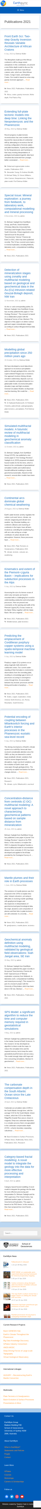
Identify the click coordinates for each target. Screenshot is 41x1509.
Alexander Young (13, 172)
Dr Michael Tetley (10, 175)
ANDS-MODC (9, 1347)
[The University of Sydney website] (11, 1247)
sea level (30, 784)
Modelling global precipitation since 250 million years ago (18, 353)
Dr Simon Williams (24, 175)
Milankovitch (22, 784)
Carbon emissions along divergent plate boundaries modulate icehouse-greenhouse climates (24, 1284)
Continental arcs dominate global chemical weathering (17, 501)
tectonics (31, 925)
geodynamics (12, 925)
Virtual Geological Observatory (16, 1357)
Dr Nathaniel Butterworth (15, 403)
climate (9, 552)
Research (7, 781)
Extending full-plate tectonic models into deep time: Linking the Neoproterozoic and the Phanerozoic (18, 118)
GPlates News (9, 1140)
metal (29, 697)
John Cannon (9, 178)
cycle (15, 784)
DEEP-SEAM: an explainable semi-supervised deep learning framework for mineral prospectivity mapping (24, 1274)
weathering (8, 555)
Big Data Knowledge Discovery (16, 1341)
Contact (7, 1457)
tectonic (15, 552)
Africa (9, 94)
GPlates (7, 1471)
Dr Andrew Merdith (26, 172)
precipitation (20, 409)
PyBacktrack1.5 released (20, 1262)
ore (23, 700)
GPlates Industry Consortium (15, 1344)
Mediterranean (12, 622)
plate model (8, 181)
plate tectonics (9, 409)
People (7, 1454)
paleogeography (27, 406)
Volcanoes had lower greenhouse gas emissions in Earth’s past (24, 1305)
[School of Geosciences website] (26, 1247)
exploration (22, 697)
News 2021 (11, 256)
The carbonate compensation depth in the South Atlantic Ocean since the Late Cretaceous (18, 1091)
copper (14, 697)
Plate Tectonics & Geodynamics (16, 1396)
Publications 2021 (17, 169)
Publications (20, 88)
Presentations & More (12, 1403)
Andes (9, 697)
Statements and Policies (14, 1450)
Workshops (9, 1478)
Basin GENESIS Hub (11, 1331)
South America (18, 703)
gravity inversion (23, 94)
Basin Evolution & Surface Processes (20, 1137)
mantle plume (22, 925)
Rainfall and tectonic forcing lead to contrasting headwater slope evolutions (23, 1316)
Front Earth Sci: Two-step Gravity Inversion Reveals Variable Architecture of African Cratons (18, 43)
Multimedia (20, 1140)
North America (16, 700)
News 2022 (11, 88)
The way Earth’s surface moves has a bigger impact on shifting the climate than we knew (24, 1295)
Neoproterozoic (20, 178)
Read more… (25, 160)
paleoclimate (15, 406)
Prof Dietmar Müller (20, 181)
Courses (7, 1475)
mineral (7, 700)
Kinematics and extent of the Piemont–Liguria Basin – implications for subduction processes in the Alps (19, 575)
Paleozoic (30, 178)
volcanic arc (23, 552)
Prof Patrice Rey (15, 97)
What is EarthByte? (12, 1447)
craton (14, 94)
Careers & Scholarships (14, 1482)
